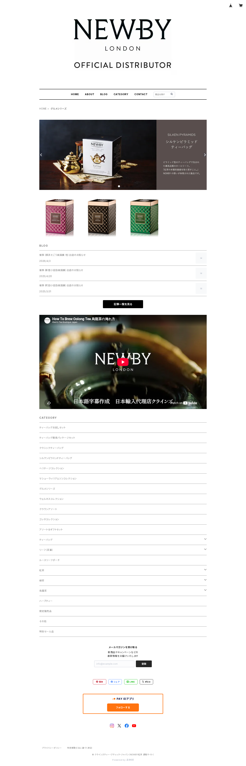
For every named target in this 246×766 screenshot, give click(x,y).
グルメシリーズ (47, 488)
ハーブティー (46, 600)
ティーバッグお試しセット (52, 427)
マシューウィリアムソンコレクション (58, 478)
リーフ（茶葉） (46, 549)
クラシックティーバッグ (51, 447)
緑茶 (41, 580)
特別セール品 (46, 631)
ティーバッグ (46, 539)
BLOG (103, 94)
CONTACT (141, 94)
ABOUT (89, 94)
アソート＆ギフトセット (51, 529)
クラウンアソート (48, 509)
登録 (144, 663)
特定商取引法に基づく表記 (79, 748)
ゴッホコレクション (49, 519)
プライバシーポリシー (52, 748)
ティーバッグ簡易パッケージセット (57, 437)
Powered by (119, 760)
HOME (75, 94)
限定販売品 (45, 611)
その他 (42, 621)
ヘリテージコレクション (51, 468)
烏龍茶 (43, 590)
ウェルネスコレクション (51, 498)
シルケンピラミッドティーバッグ (55, 458)
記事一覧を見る (123, 304)
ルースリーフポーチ (49, 560)
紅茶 (41, 570)
